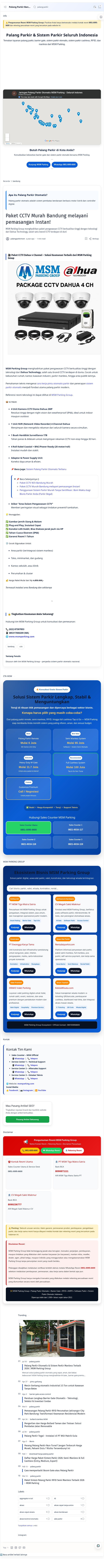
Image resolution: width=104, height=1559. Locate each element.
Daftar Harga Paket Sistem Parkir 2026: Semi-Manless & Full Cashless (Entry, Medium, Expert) (54, 1459)
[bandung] (11, 646)
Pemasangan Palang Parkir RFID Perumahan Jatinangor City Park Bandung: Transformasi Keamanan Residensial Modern (54, 1412)
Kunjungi (15, 927)
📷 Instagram (26, 1090)
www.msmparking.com (21, 636)
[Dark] (94, 7)
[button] (12, 1548)
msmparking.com (25, 1083)
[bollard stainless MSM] (39, 1419)
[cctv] (21, 646)
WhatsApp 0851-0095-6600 (64, 165)
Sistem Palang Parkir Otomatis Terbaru (46, 469)
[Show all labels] (27, 1525)
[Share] (94, 238)
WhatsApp (28, 927)
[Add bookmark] (86, 238)
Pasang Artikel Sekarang (27, 1119)
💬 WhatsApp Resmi (51, 1150)
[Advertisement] (52, 68)
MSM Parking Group (61, 394)
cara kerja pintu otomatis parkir (53, 383)
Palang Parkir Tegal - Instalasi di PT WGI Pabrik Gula (50, 1435)
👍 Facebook (12, 1090)
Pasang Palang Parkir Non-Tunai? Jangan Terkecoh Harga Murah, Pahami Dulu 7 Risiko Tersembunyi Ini (53, 1447)
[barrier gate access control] (40, 1394)
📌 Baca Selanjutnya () (28, 479)
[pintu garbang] (36, 1381)
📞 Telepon (32, 1058)
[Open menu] (5, 7)
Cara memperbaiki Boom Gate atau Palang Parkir (49, 1470)
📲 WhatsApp (18, 1058)
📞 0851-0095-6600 (30, 1150)
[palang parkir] (34, 1361)
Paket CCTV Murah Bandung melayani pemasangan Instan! (50, 486)
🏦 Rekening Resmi (73, 1150)
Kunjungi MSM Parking (38, 165)
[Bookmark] (99, 7)
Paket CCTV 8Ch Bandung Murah (36, 482)
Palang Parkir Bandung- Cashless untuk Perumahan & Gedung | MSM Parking (20, 6)
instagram (22, 1535)
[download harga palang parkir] (41, 1454)
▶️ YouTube (40, 1090)
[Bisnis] (32, 1441)
